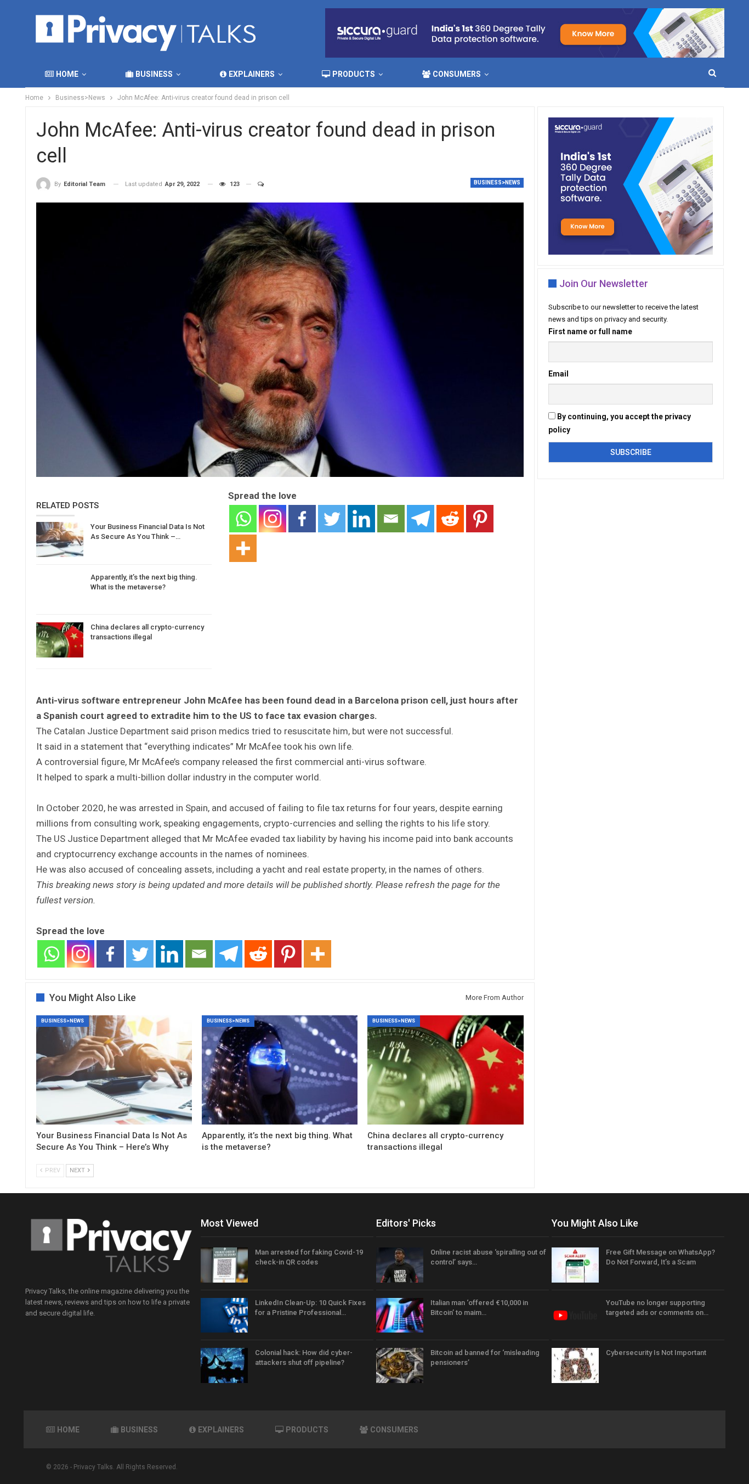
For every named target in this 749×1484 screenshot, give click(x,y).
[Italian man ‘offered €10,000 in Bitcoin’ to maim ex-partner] (399, 1315)
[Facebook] (302, 518)
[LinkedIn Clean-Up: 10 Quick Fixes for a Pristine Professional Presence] (224, 1315)
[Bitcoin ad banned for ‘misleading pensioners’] (399, 1365)
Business (154, 74)
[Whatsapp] (243, 518)
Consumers (457, 74)
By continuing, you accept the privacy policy (619, 423)
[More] (243, 548)
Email (558, 373)
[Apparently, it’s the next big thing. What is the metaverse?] (59, 590)
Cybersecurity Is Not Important (656, 1352)
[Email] (391, 518)
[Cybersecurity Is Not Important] (575, 1365)
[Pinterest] (479, 518)
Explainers (252, 74)
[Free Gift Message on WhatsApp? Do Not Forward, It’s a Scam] (575, 1265)
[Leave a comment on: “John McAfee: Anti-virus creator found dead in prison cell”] (255, 184)
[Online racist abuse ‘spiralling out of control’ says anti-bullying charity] (399, 1265)
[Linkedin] (361, 518)
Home (67, 74)
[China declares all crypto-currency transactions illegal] (59, 639)
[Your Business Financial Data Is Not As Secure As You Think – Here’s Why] (59, 539)
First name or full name (590, 331)
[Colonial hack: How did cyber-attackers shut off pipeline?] (224, 1365)
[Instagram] (272, 518)
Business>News (497, 182)
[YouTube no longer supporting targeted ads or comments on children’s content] (575, 1315)
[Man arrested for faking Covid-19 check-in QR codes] (224, 1265)
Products (353, 74)
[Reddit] (450, 518)
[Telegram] (420, 518)
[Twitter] (331, 518)
